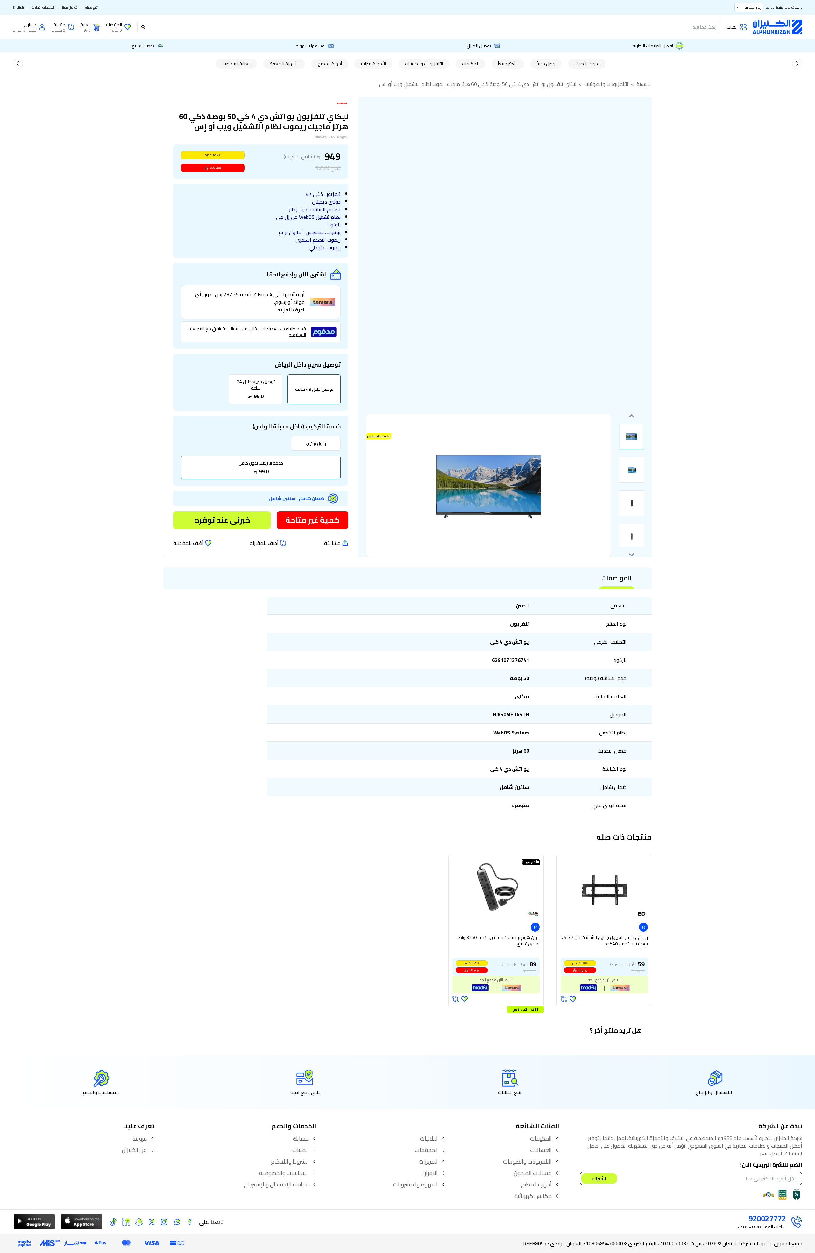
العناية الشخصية (236, 64)
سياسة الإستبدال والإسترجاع (276, 1184)
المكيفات (470, 64)
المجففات (426, 1150)
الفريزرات (428, 1161)
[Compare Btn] (564, 999)
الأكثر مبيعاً (508, 64)
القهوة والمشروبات (415, 1184)
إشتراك (18, 30)
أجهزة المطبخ (330, 64)
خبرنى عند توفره (222, 520)
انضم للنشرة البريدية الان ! (770, 1165)
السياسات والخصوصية (284, 1173)
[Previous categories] (797, 64)
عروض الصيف (586, 64)
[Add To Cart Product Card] (643, 927)
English (18, 7)
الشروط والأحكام (290, 1161)
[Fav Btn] (573, 999)
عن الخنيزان (134, 1150)
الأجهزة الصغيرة (284, 64)
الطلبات (300, 1150)
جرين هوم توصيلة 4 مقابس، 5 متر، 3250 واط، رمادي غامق (499, 941)
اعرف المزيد (291, 309)
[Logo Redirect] (777, 27)
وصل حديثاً (546, 64)
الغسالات (541, 1150)
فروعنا (139, 1138)
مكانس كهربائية (533, 1196)
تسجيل (31, 30)
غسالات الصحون (533, 1173)
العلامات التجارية (43, 7)
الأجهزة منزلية (373, 64)
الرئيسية (644, 84)
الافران (430, 1173)
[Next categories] (18, 64)
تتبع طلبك (91, 7)
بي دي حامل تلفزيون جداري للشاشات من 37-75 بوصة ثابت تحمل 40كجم (604, 941)
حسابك (301, 1138)
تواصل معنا (69, 7)
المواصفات (616, 578)
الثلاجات (429, 1138)
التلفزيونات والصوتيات (424, 64)
